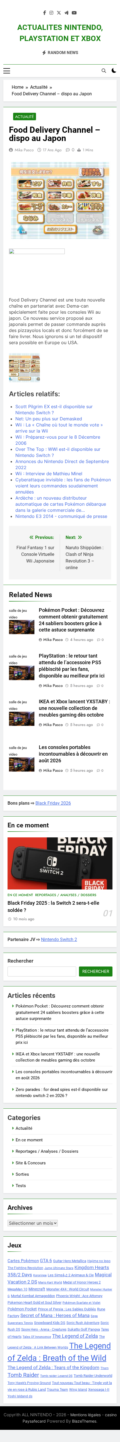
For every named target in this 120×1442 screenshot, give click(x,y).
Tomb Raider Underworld (93, 1376)
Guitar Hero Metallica (69, 1261)
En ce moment (20, 895)
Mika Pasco (24, 150)
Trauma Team (57, 1390)
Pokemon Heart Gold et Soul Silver (34, 1302)
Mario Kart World (50, 1282)
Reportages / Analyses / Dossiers (65, 895)
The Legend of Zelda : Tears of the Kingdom (53, 1367)
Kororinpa (40, 1275)
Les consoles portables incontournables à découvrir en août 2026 (73, 754)
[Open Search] (104, 70)
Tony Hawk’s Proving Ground (29, 1383)
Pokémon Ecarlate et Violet (81, 1303)
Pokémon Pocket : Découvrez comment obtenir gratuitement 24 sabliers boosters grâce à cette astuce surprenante (60, 1012)
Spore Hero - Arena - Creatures (43, 1329)
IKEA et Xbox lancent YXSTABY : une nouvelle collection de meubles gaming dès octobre (74, 708)
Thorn (104, 1368)
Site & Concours (31, 1162)
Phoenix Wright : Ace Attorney (79, 1296)
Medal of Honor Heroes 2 (82, 1282)
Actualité (24, 116)
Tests (21, 1185)
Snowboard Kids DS (49, 1323)
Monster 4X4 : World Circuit (67, 1289)
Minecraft (36, 1289)
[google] (66, 13)
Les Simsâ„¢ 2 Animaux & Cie (71, 1275)
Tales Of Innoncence (37, 1337)
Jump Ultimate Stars (58, 1268)
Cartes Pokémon (23, 1260)
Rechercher (20, 961)
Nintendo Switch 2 (59, 939)
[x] (59, 13)
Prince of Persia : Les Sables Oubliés (67, 1309)
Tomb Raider (23, 1375)
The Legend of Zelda (75, 1336)
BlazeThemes (84, 1421)
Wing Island (78, 1390)
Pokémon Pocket (22, 1309)
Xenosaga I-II (98, 1389)
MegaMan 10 (17, 1289)
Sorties (22, 1174)
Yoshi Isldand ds (20, 1396)
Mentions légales (85, 1414)
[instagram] (51, 13)
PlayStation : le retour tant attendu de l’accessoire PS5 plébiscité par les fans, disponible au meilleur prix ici (62, 1036)
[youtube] (74, 13)
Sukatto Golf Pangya (84, 1329)
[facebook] (45, 13)
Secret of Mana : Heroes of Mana (55, 1315)
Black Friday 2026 (53, 803)
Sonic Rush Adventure (82, 1323)
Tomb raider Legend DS (56, 1376)
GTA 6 (46, 1260)
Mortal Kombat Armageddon (33, 1296)
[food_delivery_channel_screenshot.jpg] (24, 367)
